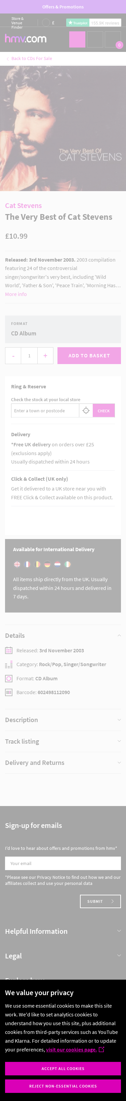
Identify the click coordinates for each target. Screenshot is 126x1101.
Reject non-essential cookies (63, 1086)
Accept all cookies (63, 1068)
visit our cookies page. (71, 1049)
